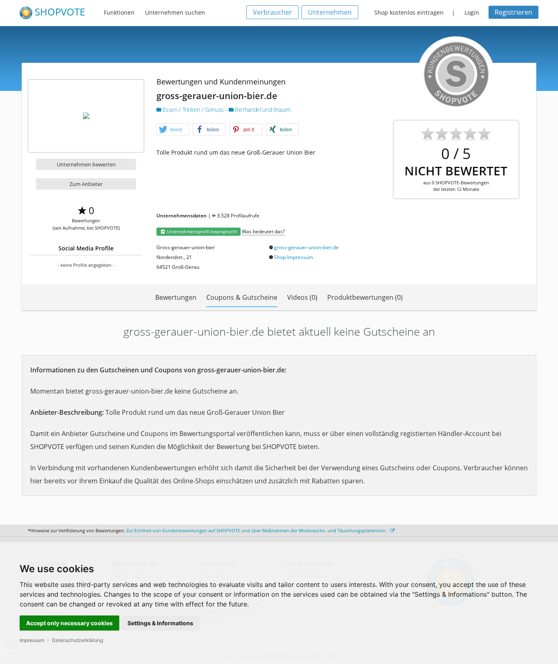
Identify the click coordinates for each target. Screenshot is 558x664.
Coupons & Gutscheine (241, 297)
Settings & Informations (160, 623)
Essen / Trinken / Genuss (193, 109)
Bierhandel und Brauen (262, 109)
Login (471, 12)
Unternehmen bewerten (86, 164)
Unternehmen (330, 12)
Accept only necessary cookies (69, 623)
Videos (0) (302, 297)
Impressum (32, 640)
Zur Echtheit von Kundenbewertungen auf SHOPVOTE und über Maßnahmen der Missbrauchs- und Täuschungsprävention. (257, 530)
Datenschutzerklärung (77, 640)
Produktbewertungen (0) (365, 297)
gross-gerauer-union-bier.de (306, 247)
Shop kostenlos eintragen (409, 12)
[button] (173, 130)
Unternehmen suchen (175, 12)
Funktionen (119, 12)
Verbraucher (272, 12)
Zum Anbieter (86, 184)
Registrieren (513, 12)
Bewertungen (175, 297)
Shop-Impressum (293, 257)
